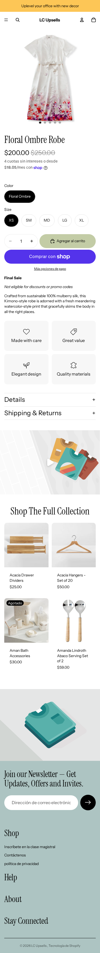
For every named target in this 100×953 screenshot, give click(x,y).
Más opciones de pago (50, 269)
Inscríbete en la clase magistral (29, 846)
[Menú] (6, 20)
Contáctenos (15, 855)
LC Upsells (39, 946)
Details (14, 399)
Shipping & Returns (32, 413)
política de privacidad (21, 863)
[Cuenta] (82, 20)
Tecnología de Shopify (64, 946)
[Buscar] (17, 20)
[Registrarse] (88, 802)
